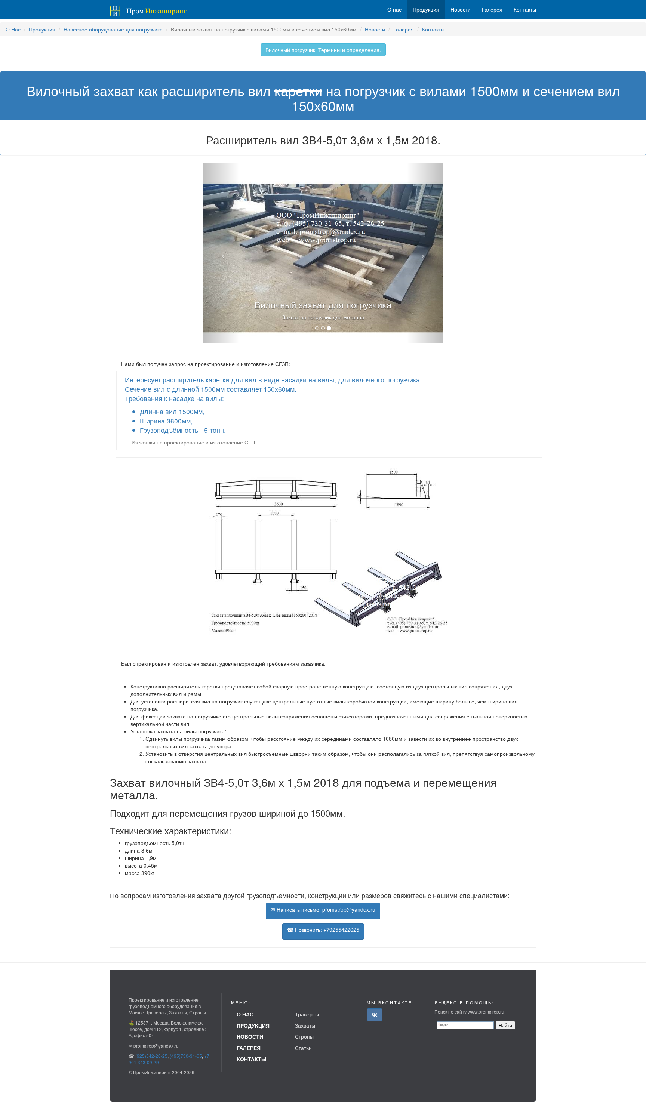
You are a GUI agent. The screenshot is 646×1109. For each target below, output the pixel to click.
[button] (221, 253)
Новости (375, 29)
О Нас (13, 29)
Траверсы (307, 1014)
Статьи (303, 1047)
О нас (394, 9)
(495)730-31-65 (186, 1056)
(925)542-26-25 (151, 1056)
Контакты (433, 29)
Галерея (403, 29)
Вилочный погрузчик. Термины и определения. (323, 49)
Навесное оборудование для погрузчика (113, 29)
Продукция (42, 29)
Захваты (305, 1025)
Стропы (304, 1036)
